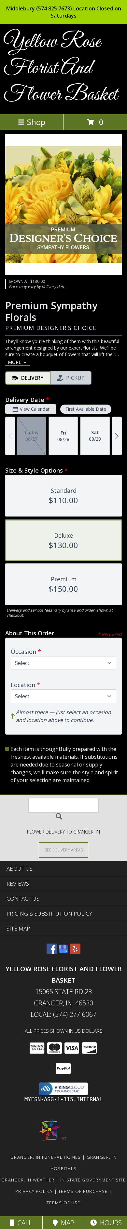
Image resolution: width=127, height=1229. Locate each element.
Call (23, 1222)
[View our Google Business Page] (63, 952)
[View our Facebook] (52, 952)
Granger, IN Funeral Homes (45, 1157)
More (14, 362)
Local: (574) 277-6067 (63, 1014)
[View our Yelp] (75, 952)
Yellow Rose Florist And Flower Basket (60, 68)
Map (66, 1222)
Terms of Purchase (82, 1191)
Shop (36, 122)
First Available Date (85, 409)
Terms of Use (63, 1203)
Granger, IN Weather (28, 1180)
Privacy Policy (34, 1191)
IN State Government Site (93, 1180)
